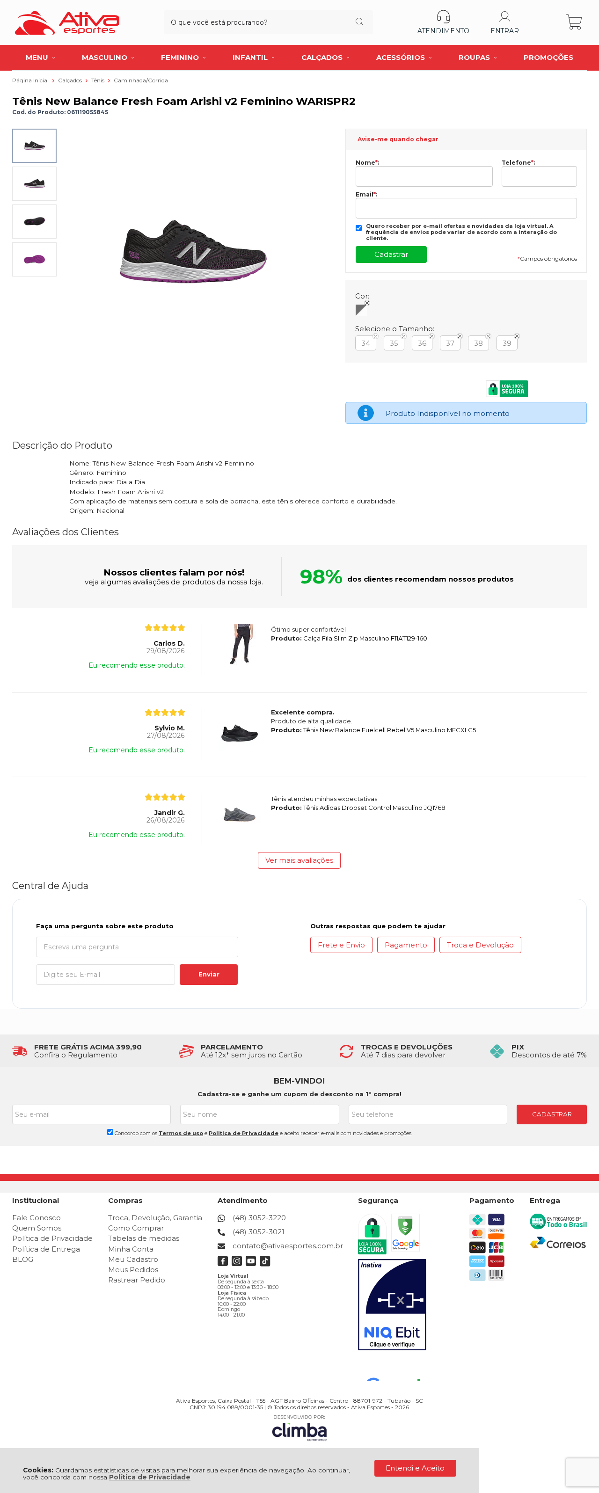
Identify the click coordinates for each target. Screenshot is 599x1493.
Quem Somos (36, 1228)
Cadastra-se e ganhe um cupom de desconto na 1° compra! (299, 1094)
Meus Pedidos (133, 1269)
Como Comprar (136, 1228)
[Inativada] (392, 1305)
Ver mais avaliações (299, 860)
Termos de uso (181, 1133)
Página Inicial (31, 80)
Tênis (98, 80)
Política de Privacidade (149, 1477)
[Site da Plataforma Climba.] (299, 1428)
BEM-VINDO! (299, 1080)
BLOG (22, 1259)
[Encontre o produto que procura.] (359, 22)
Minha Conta (130, 1249)
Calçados (70, 80)
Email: (366, 194)
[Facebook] (223, 1264)
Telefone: (518, 163)
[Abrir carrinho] (575, 22)
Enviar (208, 974)
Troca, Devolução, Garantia (155, 1217)
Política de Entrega (46, 1249)
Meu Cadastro (133, 1259)
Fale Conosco (36, 1217)
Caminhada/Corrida (141, 80)
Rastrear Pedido (136, 1279)
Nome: (367, 163)
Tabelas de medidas (143, 1238)
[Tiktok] (265, 1264)
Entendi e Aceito (415, 1468)
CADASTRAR (552, 1114)
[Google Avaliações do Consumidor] (396, 1368)
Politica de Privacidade (243, 1133)
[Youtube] (251, 1264)
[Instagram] (237, 1264)
